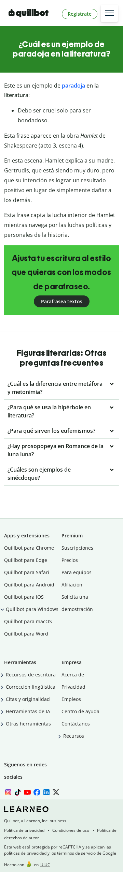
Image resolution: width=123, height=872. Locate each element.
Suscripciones (77, 548)
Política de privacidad (24, 830)
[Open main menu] (109, 13)
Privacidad (73, 687)
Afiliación (72, 584)
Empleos (71, 699)
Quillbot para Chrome (29, 548)
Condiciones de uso (70, 830)
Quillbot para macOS (28, 621)
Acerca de (73, 674)
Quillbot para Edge (25, 560)
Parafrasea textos (61, 301)
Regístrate (80, 14)
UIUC (45, 865)
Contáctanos (76, 723)
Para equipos (77, 572)
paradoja (73, 85)
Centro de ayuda (80, 711)
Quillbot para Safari (26, 572)
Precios (70, 560)
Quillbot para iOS (24, 597)
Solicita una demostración (77, 603)
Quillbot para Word (26, 633)
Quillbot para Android (29, 584)
